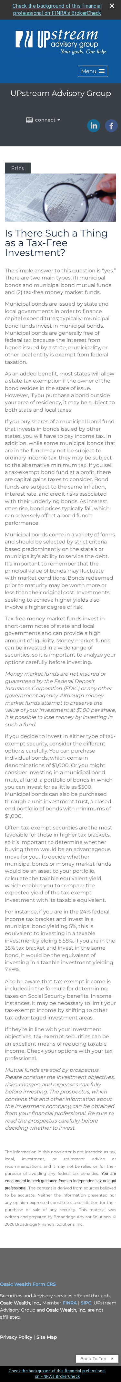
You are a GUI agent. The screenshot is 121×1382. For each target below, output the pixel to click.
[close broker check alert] (112, 5)
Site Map (46, 1337)
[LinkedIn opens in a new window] (93, 130)
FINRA (70, 1303)
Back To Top (94, 1358)
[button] (93, 71)
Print (17, 168)
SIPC (86, 1303)
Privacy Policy (16, 1337)
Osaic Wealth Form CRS (28, 1284)
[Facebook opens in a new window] (111, 130)
